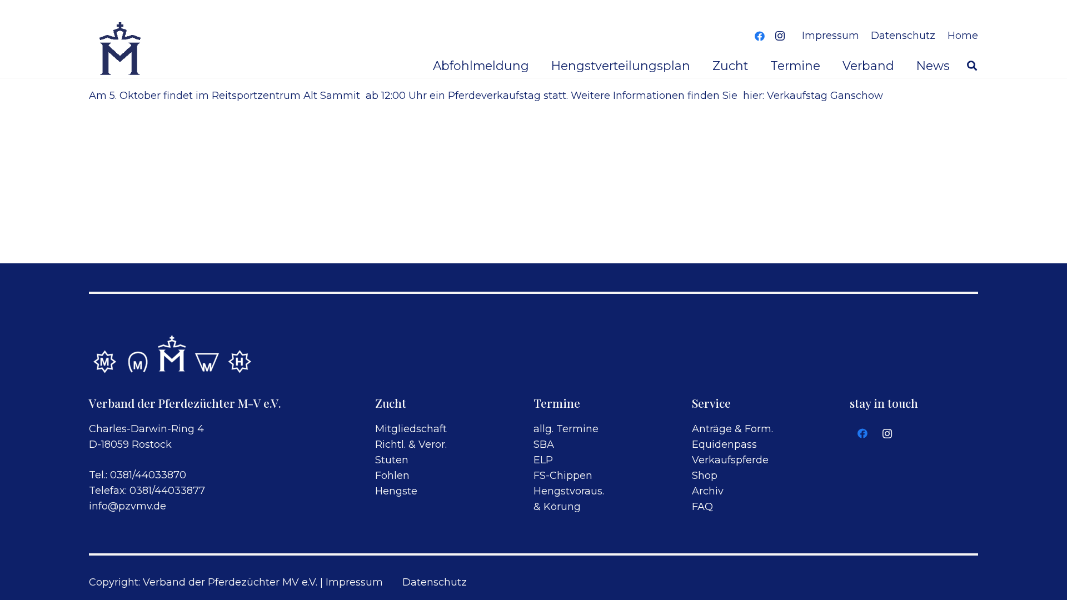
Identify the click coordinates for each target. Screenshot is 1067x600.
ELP (543, 460)
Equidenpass (724, 444)
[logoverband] (121, 50)
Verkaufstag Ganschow (825, 95)
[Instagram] (780, 36)
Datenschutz (434, 582)
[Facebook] (760, 36)
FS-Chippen (563, 475)
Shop (704, 475)
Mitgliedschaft (411, 429)
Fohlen (392, 475)
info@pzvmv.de (127, 506)
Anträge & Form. (732, 429)
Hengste (396, 491)
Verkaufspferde (730, 460)
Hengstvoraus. (569, 491)
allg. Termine (566, 429)
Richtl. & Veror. (411, 444)
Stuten (391, 460)
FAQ (702, 507)
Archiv (708, 491)
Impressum (354, 582)
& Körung (557, 507)
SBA (544, 444)
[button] (972, 65)
